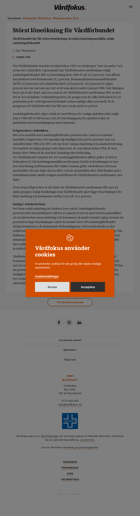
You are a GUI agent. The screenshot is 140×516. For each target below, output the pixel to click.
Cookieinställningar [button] (47, 276)
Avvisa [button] (52, 287)
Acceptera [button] (88, 287)
